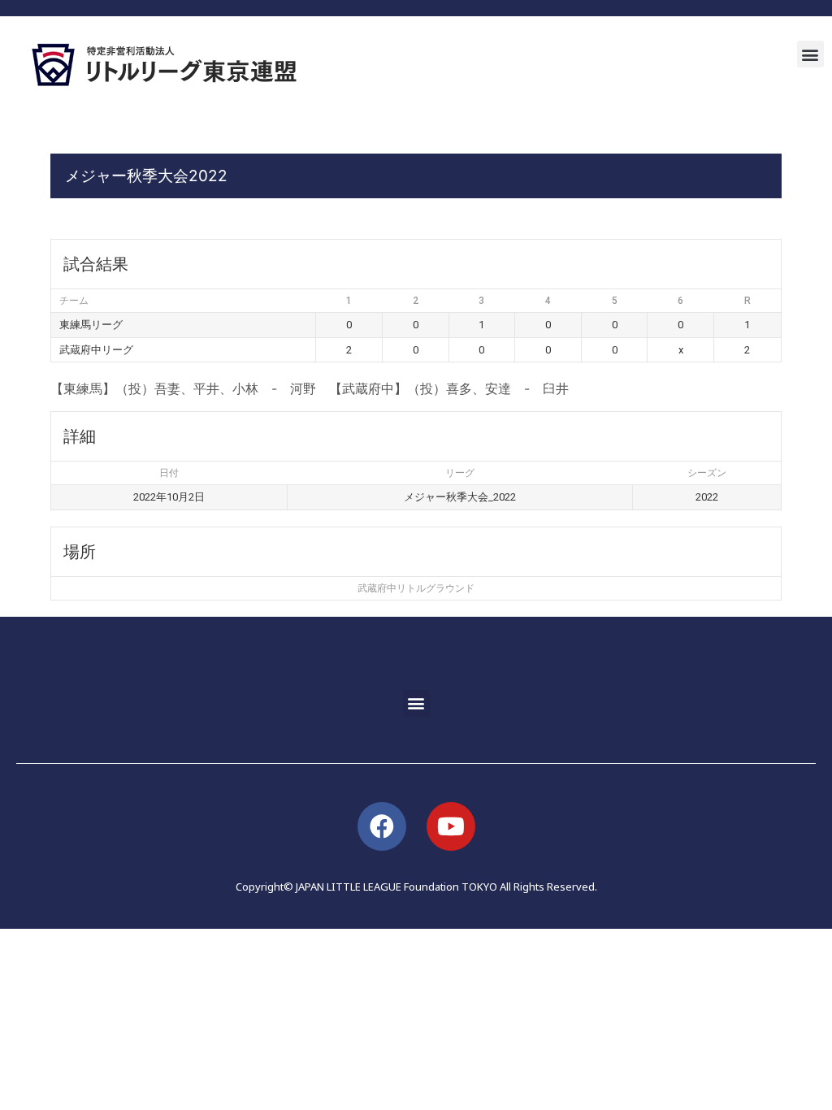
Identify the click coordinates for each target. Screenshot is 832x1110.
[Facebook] (382, 826)
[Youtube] (451, 826)
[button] (810, 54)
